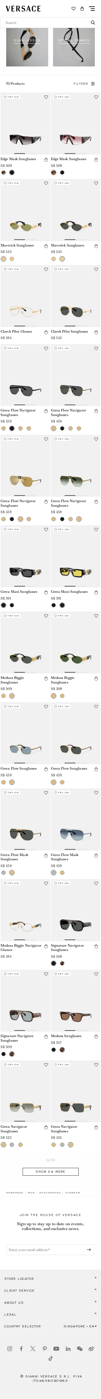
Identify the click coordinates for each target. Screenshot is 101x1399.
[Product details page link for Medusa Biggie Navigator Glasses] (25, 910)
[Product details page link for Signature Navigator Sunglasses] (76, 910)
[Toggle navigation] (92, 8)
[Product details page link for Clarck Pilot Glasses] (25, 296)
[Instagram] (9, 1348)
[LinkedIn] (68, 1348)
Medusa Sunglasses (66, 1036)
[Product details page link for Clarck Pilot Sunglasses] (76, 296)
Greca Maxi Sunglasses (19, 591)
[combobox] (50, 22)
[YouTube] (56, 1348)
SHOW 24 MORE (50, 1172)
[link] (14, 1192)
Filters (81, 84)
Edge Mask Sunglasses (18, 159)
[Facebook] (21, 1348)
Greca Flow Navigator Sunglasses (18, 412)
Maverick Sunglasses (17, 245)
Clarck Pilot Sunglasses (69, 331)
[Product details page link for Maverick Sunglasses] (25, 210)
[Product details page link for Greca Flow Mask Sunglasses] (25, 819)
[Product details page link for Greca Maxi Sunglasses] (25, 556)
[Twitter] (33, 1348)
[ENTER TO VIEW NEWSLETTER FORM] (90, 1250)
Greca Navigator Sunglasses (14, 1128)
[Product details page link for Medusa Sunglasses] (76, 1001)
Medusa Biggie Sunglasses (12, 680)
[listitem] (27, 40)
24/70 (50, 1160)
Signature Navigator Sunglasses (67, 947)
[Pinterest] (44, 1348)
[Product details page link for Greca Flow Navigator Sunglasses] (25, 375)
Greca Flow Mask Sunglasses (14, 857)
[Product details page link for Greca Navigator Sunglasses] (25, 1091)
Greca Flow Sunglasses (19, 768)
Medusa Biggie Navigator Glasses (21, 947)
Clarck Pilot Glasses (16, 331)
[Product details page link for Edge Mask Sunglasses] (25, 124)
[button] (82, 8)
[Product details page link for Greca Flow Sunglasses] (25, 733)
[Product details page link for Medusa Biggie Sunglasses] (25, 643)
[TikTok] (50, 1358)
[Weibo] (91, 1348)
